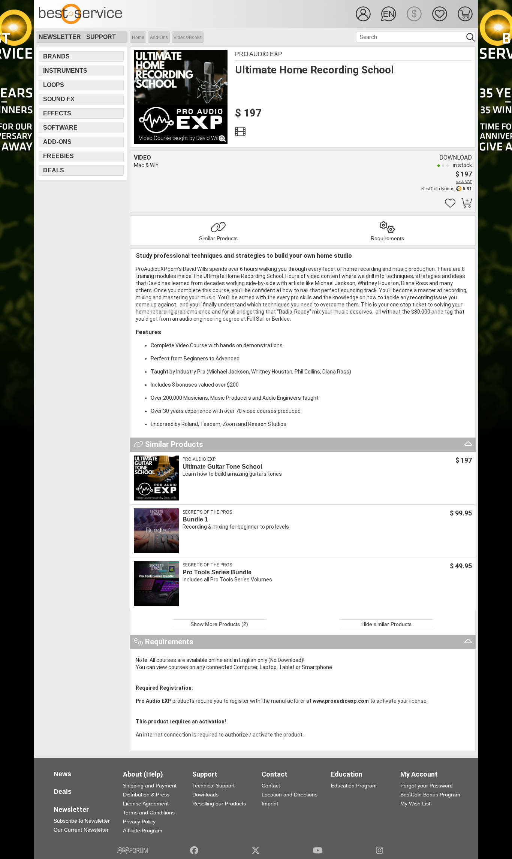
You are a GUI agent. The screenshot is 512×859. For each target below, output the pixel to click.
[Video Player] (240, 133)
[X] (256, 850)
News (62, 774)
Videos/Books (188, 37)
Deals (53, 170)
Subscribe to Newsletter (82, 821)
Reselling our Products (219, 804)
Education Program (354, 786)
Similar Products (218, 238)
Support (101, 37)
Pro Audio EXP (258, 54)
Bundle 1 (195, 519)
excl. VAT (464, 181)
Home (138, 37)
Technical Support (213, 786)
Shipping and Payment (150, 786)
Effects (57, 113)
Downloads (205, 795)
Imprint (270, 804)
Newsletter (60, 37)
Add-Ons (159, 37)
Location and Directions (289, 795)
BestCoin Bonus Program (430, 795)
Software (60, 127)
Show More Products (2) (219, 624)
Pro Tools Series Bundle (217, 572)
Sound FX (59, 99)
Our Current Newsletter (81, 830)
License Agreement (146, 804)
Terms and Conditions (149, 813)
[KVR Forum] (132, 850)
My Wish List (415, 804)
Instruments (65, 70)
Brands (56, 56)
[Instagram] (379, 850)
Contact (271, 786)
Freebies (58, 156)
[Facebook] (194, 850)
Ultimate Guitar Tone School (222, 466)
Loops (53, 85)
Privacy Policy (139, 822)
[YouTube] (317, 850)
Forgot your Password (426, 786)
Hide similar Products (386, 624)
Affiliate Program (142, 831)
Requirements (387, 238)
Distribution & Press (146, 795)
